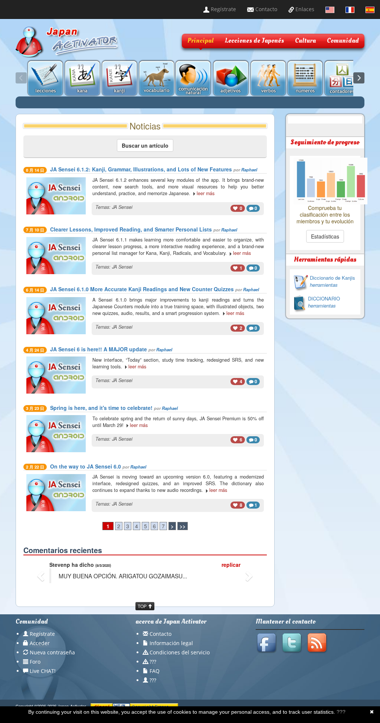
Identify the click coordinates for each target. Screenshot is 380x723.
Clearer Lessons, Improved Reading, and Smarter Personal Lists (131, 229)
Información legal (171, 643)
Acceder (40, 643)
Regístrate (222, 9)
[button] (41, 576)
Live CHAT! (43, 670)
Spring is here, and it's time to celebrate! (101, 407)
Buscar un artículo (145, 145)
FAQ (155, 670)
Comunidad (343, 40)
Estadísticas (325, 236)
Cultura (305, 40)
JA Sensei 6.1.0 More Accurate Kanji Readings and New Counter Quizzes (142, 289)
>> (183, 526)
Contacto (265, 9)
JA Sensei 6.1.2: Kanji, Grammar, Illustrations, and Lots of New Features (141, 169)
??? (153, 661)
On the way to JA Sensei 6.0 (85, 466)
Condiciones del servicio (180, 652)
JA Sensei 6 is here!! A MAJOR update (98, 349)
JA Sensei (122, 207)
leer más (205, 193)
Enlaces (304, 9)
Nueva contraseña (52, 652)
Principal (200, 40)
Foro (35, 661)
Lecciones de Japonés (254, 40)
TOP (143, 606)
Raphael (249, 169)
